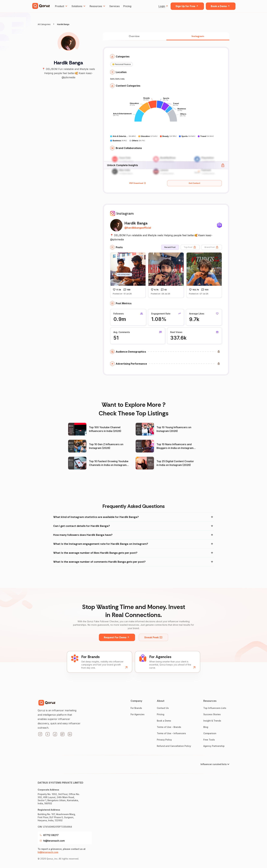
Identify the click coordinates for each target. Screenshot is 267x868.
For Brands (136, 708)
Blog (205, 727)
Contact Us (163, 708)
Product (59, 6)
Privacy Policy (164, 739)
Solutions (77, 6)
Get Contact (194, 183)
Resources (96, 6)
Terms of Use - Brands (169, 727)
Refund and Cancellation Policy (174, 746)
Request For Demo (115, 637)
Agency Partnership (214, 746)
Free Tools (209, 739)
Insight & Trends (212, 720)
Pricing (127, 6)
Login (162, 6)
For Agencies (137, 714)
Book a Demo (219, 6)
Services (114, 6)
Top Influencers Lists (214, 708)
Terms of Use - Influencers (171, 733)
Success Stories (212, 714)
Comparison (209, 733)
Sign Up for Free (185, 6)
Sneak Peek (151, 637)
